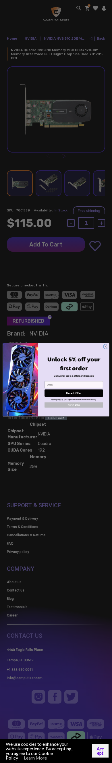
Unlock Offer (74, 393)
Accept (100, 751)
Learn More (35, 757)
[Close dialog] (105, 346)
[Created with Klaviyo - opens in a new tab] (56, 418)
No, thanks (74, 405)
